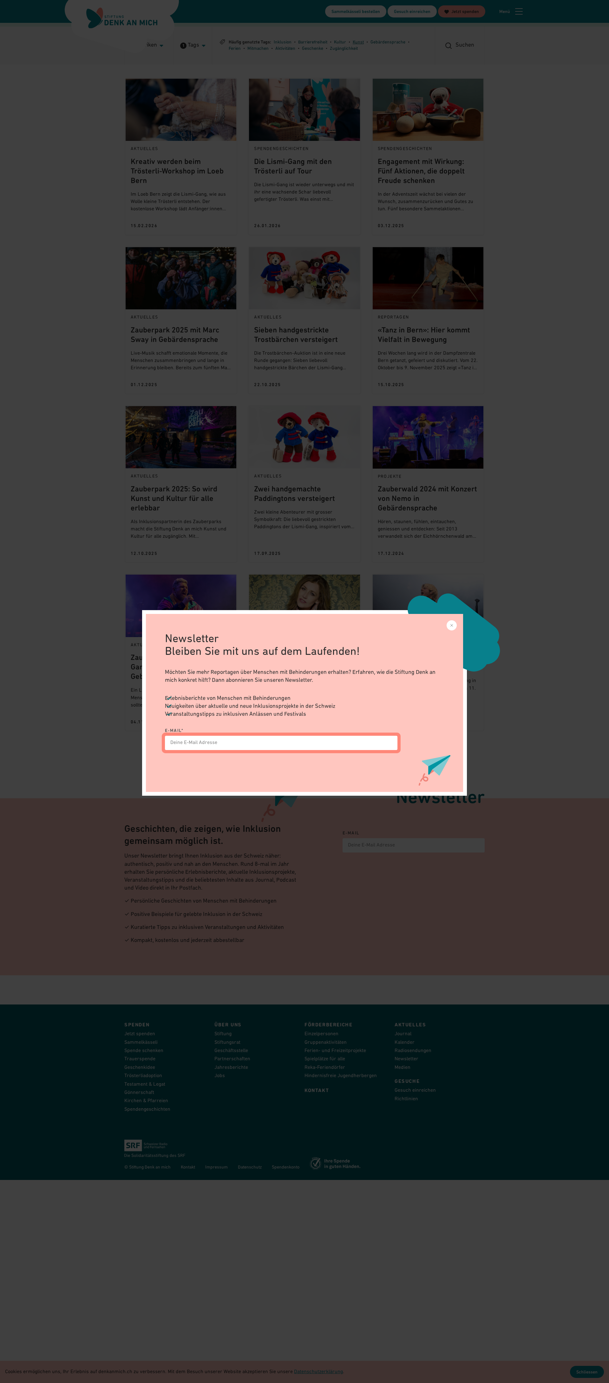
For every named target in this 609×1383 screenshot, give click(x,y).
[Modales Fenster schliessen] (452, 625)
